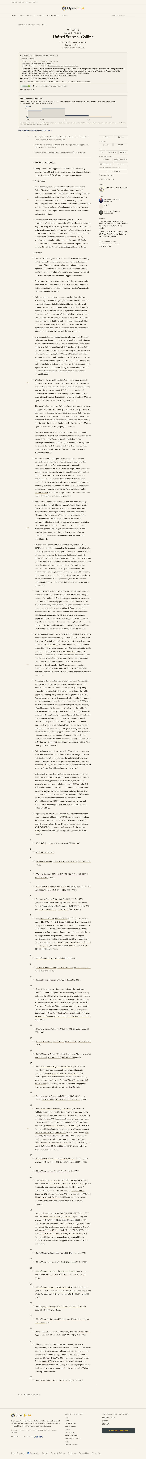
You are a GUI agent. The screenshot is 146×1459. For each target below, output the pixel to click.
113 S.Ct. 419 (46, 921)
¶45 (33, 1180)
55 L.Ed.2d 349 (73, 1335)
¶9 (33, 252)
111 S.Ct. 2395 (75, 1306)
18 (47, 538)
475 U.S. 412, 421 (59, 874)
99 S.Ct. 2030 (40, 1197)
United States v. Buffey (45, 1252)
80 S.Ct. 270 (74, 1028)
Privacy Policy (97, 1453)
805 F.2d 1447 (68, 1180)
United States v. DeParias (50, 1180)
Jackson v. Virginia (33, 81)
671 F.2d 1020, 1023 (66, 1262)
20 (88, 558)
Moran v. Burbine (43, 874)
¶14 (33, 379)
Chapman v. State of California (79, 81)
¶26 (33, 843)
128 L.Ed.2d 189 (72, 1290)
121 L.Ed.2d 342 (61, 921)
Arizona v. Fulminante (44, 1016)
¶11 (33, 281)
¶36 (33, 989)
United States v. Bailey (48, 899)
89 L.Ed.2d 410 (41, 877)
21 (46, 568)
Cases (13, 15)
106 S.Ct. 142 (49, 1135)
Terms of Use (84, 1453)
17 (69, 525)
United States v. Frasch (54, 1125)
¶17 (33, 458)
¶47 (33, 1252)
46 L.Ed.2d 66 (60, 1145)
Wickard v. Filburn (42, 1294)
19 (85, 551)
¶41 (33, 1096)
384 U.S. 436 (58, 861)
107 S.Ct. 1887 (54, 1057)
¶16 (33, 432)
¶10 (33, 258)
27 (82, 701)
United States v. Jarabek (78, 1080)
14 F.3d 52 (47, 1357)
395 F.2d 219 (62, 909)
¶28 (33, 861)
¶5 (33, 168)
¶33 (33, 958)
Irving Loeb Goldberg (112, 211)
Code (22, 15)
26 (54, 691)
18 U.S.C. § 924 (52, 78)
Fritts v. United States (47, 909)
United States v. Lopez (45, 1287)
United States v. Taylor (48, 1380)
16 (43, 521)
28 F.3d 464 (59, 958)
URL (102, 152)
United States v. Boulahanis (47, 1158)
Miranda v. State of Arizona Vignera (54, 81)
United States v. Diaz (78, 101)
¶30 (33, 886)
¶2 (33, 144)
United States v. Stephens (49, 1066)
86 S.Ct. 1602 (71, 861)
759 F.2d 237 (60, 1132)
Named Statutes (71, 1435)
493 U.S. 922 (47, 1219)
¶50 (33, 1287)
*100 (27, 528)
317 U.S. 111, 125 (59, 1294)
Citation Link (112, 152)
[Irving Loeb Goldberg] (101, 212)
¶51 (33, 1306)
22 (57, 575)
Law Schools (69, 1432)
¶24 (33, 773)
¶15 (33, 406)
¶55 (33, 1380)
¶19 (33, 544)
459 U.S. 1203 (52, 1274)
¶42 (33, 1108)
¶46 (33, 1213)
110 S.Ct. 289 (59, 1219)
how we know (62, 86)
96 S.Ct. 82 (48, 1145)
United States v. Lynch (71, 66)
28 (40, 721)
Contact (45, 1453)
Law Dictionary (70, 1423)
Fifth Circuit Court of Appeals (73, 42)
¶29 (33, 874)
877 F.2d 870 (68, 1216)
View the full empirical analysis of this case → (35, 130)
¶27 (33, 852)
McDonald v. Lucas (47, 979)
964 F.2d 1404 (61, 918)
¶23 (33, 751)
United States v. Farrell (51, 1216)
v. (44, 1041)
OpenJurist (21, 24)
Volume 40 (31, 24)
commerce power (60, 658)
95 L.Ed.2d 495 (68, 1057)
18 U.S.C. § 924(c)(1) (45, 852)
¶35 (33, 979)
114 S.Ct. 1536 (57, 1290)
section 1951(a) (76, 236)
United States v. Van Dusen (53, 906)
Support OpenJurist (118, 1431)
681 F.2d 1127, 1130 (66, 1271)
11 (74, 426)
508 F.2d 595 (61, 1142)
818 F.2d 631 (70, 1125)
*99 (28, 382)
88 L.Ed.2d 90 (45, 949)
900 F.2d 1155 (73, 1073)
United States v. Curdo (44, 1132)
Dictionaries (53, 15)
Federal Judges (70, 1426)
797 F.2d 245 (61, 1053)
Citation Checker (71, 1444)
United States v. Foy (44, 958)
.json (28, 1394)
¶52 (33, 1319)
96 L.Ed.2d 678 (78, 1183)
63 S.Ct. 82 (72, 1294)
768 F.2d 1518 (66, 1230)
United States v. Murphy (48, 1230)
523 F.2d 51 (62, 1171)
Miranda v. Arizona (44, 861)
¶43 (33, 1158)
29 (57, 745)
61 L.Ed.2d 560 (84, 1041)
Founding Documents (73, 1438)
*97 (28, 136)
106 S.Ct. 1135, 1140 (77, 874)
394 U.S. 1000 (47, 1099)
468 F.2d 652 (64, 899)
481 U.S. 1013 (41, 1057)
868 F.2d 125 (64, 1380)
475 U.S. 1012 (47, 1233)
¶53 (33, 1331)
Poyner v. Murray (46, 918)
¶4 (33, 162)
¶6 (33, 180)
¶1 (33, 136)
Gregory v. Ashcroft (47, 1306)
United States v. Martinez (49, 1108)
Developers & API (108, 1417)
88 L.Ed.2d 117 (62, 1135)
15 (45, 501)
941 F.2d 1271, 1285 (68, 1213)
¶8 (33, 219)
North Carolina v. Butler (46, 967)
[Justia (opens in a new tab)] (38, 1437)
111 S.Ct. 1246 (72, 1016)
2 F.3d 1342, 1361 (63, 1287)
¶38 (33, 1041)
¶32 (33, 918)
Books (65, 15)
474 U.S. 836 (74, 945)
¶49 (33, 1271)
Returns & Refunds (58, 1453)
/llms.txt (105, 1421)
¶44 (33, 1171)
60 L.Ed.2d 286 (41, 970)
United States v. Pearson (45, 1142)
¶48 (33, 1262)
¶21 (33, 634)
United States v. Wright (45, 1053)
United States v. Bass (44, 1319)
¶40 (33, 1066)
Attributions (72, 1453)
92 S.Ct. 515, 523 (78, 1319)
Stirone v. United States (45, 1028)
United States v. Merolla (46, 1171)
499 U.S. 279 (59, 1016)
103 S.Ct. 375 (60, 1161)
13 (51, 452)
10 (41, 400)
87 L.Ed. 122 (83, 1294)
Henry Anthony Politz (112, 199)
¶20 (33, 591)
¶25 (33, 813)
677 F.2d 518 (62, 979)
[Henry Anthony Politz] (101, 200)
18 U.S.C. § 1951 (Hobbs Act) (36, 78)
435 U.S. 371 (47, 1335)
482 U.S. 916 (51, 1183)
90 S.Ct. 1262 (50, 889)
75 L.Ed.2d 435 (79, 1274)
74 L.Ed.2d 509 (73, 1161)
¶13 (33, 336)
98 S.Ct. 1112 (60, 1335)
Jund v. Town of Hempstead (47, 1213)
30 (82, 790)
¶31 (33, 899)
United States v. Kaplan (55, 66)
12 (76, 439)
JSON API (105, 1424)
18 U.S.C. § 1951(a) (44, 843)
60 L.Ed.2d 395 (54, 1197)
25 (46, 664)
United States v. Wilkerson (101, 101)
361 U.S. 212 (62, 1028)
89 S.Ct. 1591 (60, 1099)
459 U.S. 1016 (47, 1161)
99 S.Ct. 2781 (71, 1041)
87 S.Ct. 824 (61, 1012)
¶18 (33, 501)
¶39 (33, 1054)
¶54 (33, 1344)
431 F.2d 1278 (71, 906)
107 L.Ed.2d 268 (73, 1219)
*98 (28, 199)
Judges (40, 15)
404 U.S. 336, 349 (62, 1319)
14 (49, 492)
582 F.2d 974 (49, 1193)
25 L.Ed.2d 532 (63, 889)
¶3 (33, 152)
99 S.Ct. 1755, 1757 (82, 967)
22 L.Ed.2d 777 (73, 1099)
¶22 (33, 680)
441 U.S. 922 (85, 1193)
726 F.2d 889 (40, 1083)
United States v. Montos (46, 886)
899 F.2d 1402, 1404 (64, 1252)
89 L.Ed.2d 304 (74, 1233)
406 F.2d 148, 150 (64, 1096)
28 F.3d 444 (66, 1108)
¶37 (33, 1028)
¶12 (33, 297)
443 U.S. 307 (58, 1041)
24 (85, 654)
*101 (27, 664)
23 (44, 585)
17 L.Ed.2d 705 (73, 1012)
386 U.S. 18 (49, 1012)
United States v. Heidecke (55, 1073)
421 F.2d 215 (62, 886)
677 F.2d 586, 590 (67, 1158)
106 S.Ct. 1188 (61, 1233)
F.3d (38, 24)
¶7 (33, 186)
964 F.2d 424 (66, 1066)
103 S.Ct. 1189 (65, 1274)
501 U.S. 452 (62, 1306)
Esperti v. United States (45, 1096)
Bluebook (123, 152)
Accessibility (33, 1453)
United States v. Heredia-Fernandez (71, 942)
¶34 (33, 967)
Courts (30, 15)
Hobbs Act (70, 651)
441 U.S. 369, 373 (65, 967)
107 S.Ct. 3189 (64, 1183)
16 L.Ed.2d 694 (84, 861)
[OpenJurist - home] (73, 8)
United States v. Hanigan (46, 1271)
